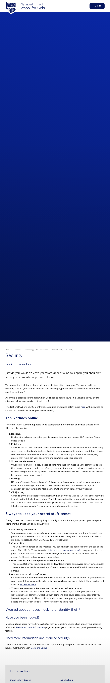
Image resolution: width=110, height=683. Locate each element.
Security (69, 350)
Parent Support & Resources (36, 350)
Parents (17, 350)
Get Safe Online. (39, 647)
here (83, 406)
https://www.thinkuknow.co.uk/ (64, 550)
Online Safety (57, 350)
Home (8, 350)
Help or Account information (30, 627)
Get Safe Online (28, 584)
